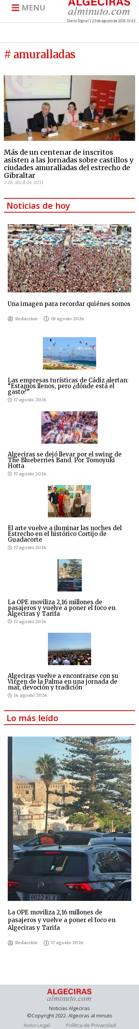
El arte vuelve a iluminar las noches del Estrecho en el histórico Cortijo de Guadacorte (65, 533)
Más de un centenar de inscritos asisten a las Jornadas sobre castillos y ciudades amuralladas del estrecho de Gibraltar (69, 164)
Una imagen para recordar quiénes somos (69, 304)
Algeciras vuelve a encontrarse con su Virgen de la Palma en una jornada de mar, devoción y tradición (63, 681)
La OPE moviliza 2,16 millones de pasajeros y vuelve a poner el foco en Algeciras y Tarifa (61, 607)
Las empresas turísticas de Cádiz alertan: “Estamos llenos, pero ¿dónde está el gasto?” (68, 386)
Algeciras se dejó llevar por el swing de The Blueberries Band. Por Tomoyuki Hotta (65, 460)
